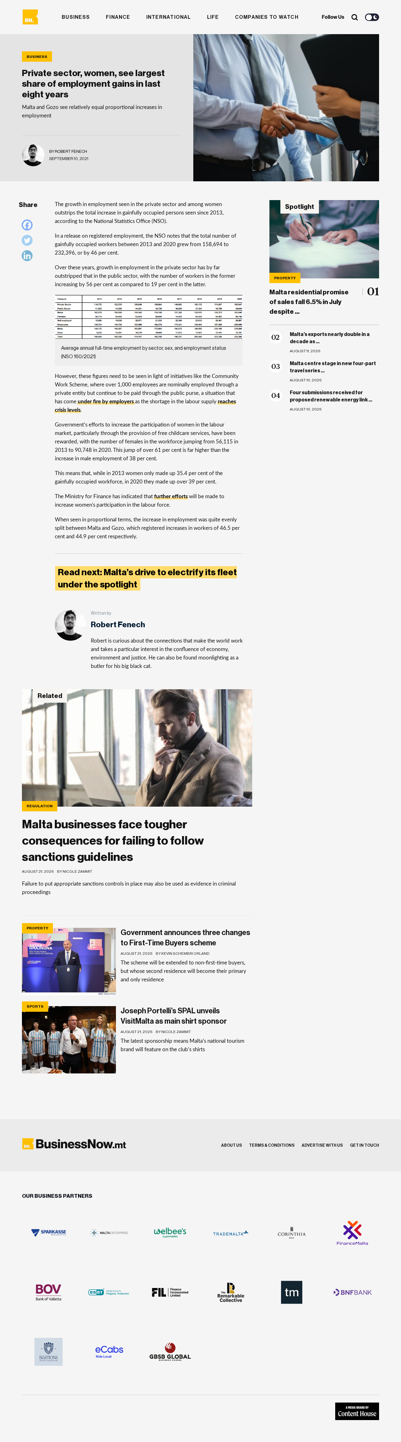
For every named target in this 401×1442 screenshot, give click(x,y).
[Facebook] (29, 227)
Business (76, 17)
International (168, 17)
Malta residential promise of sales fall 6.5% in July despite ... (309, 302)
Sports (35, 1006)
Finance (118, 17)
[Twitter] (29, 242)
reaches (227, 401)
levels (74, 410)
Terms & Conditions (271, 1145)
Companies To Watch (267, 17)
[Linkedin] (29, 257)
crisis (60, 410)
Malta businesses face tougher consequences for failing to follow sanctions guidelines (113, 841)
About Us (231, 1145)
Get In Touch (364, 1145)
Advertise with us (322, 1145)
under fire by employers (106, 401)
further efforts (171, 496)
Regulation (40, 806)
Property (285, 278)
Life (213, 17)
